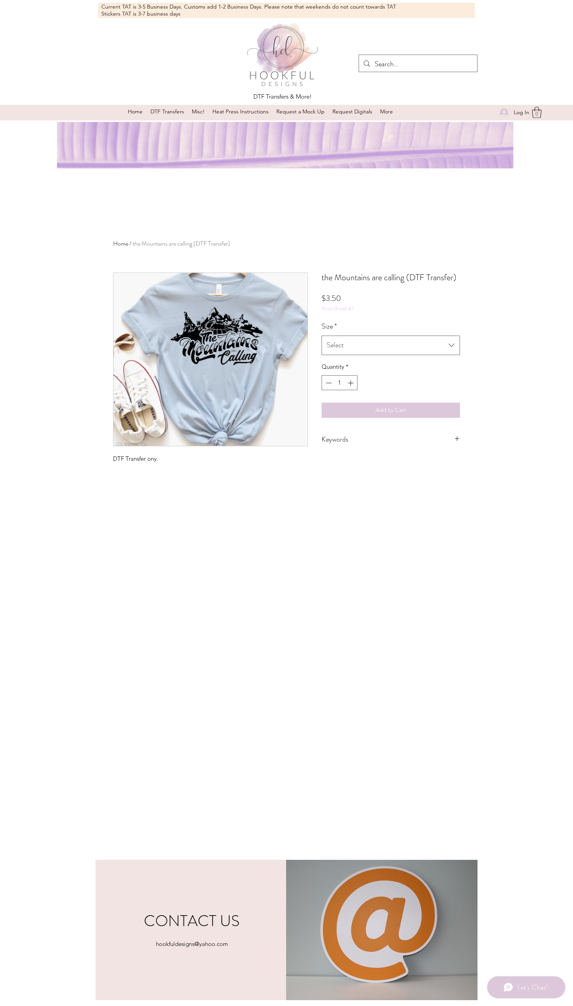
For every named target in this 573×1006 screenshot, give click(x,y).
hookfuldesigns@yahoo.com (192, 944)
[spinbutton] (339, 383)
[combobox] (391, 345)
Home (120, 243)
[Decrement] (328, 383)
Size (329, 326)
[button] (198, 111)
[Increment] (351, 383)
